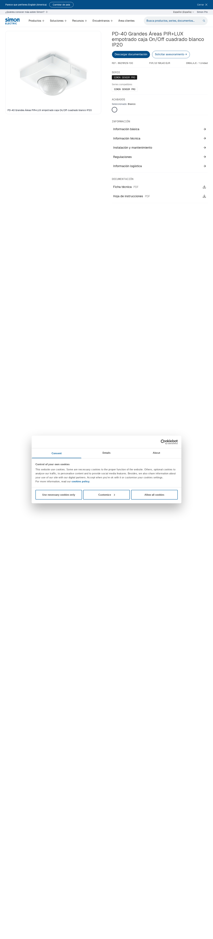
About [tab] (156, 452)
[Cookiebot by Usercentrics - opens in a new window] (163, 441)
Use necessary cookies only (58, 494)
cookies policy (80, 481)
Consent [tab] (57, 453)
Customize (104, 494)
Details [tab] (107, 452)
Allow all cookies (154, 494)
